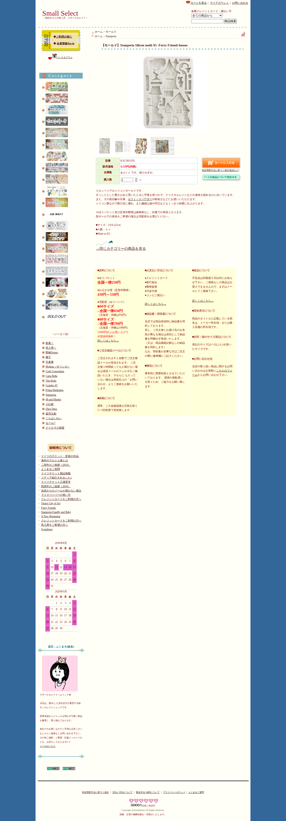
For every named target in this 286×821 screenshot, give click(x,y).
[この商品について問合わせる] (221, 180)
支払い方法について (122, 792)
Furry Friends (48, 507)
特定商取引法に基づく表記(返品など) (220, 170)
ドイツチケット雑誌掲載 (56, 473)
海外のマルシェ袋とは (54, 460)
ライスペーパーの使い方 (56, 494)
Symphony (47, 529)
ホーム (99, 31)
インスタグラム (64, 57)
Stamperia (111, 36)
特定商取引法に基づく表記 (95, 792)
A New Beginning (50, 516)
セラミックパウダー (140, 199)
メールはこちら (47, 746)
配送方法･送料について (148, 792)
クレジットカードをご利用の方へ (61, 499)
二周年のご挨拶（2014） (56, 464)
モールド (111, 31)
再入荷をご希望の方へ (54, 524)
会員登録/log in (65, 43)
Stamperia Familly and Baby (56, 512)
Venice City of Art (50, 503)
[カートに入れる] (221, 163)
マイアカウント (219, 2)
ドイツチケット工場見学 (56, 481)
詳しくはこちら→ (108, 340)
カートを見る (199, 2)
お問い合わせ (240, 2)
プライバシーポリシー (174, 792)
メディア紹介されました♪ (56, 477)
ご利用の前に (64, 36)
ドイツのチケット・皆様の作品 (60, 456)
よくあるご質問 (50, 469)
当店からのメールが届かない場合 (61, 490)
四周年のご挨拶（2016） (56, 486)
